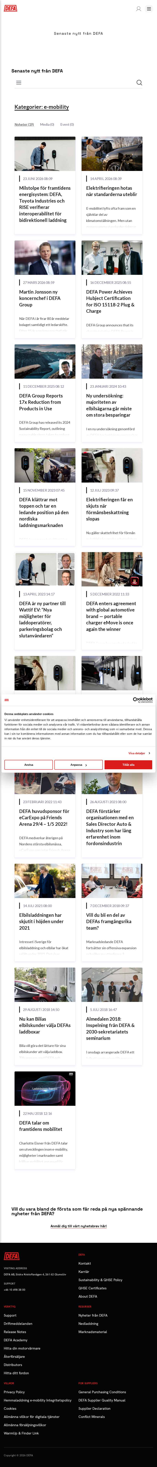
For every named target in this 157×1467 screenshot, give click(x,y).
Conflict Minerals (91, 1416)
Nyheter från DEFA (92, 1315)
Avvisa (28, 764)
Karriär (83, 1271)
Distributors (13, 1365)
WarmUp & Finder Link (21, 1433)
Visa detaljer (136, 753)
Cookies (10, 1408)
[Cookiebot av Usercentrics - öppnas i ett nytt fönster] (136, 700)
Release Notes (15, 1332)
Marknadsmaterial (92, 1332)
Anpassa (76, 764)
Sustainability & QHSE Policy (100, 1280)
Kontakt (84, 1263)
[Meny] (149, 9)
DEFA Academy (15, 1340)
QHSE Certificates (92, 1288)
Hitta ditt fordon (16, 1373)
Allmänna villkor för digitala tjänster (32, 1416)
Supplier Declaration (94, 1408)
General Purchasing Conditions (102, 1392)
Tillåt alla (128, 764)
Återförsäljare (14, 1356)
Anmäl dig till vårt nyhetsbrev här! (79, 1226)
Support (10, 1315)
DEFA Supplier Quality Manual (101, 1400)
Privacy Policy (14, 1392)
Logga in (138, 9)
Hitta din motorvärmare (22, 1348)
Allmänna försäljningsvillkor (25, 1425)
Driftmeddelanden (18, 1323)
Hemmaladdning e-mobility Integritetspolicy (37, 1400)
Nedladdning (88, 1323)
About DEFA (87, 1296)
